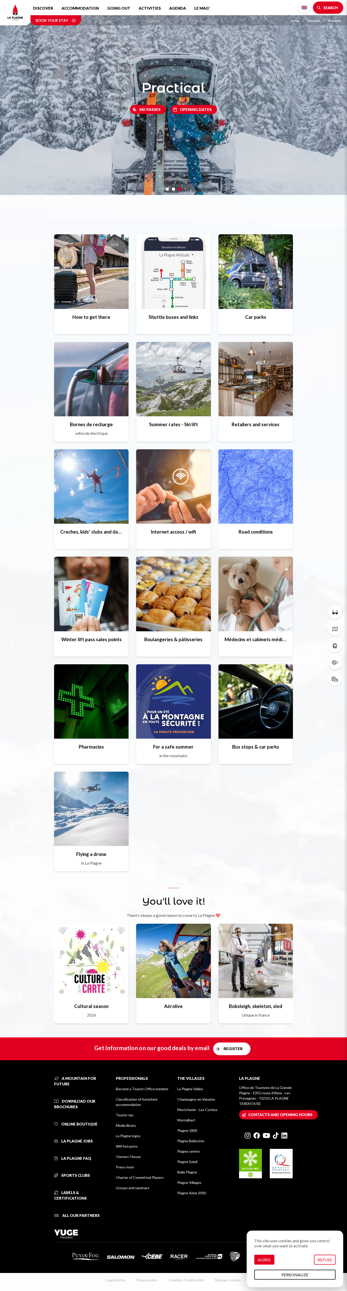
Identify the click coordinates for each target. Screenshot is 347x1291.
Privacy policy (147, 1280)
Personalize (294, 1274)
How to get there (91, 317)
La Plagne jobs (76, 1141)
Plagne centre (188, 1151)
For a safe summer (173, 747)
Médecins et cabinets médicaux (256, 639)
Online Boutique (79, 1124)
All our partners (80, 1215)
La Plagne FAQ (75, 1158)
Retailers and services (255, 424)
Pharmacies (91, 747)
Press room (125, 1167)
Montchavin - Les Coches (197, 1109)
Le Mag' (202, 8)
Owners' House (128, 1156)
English (304, 7)
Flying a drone (91, 854)
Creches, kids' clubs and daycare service (91, 532)
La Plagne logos (128, 1136)
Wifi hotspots (127, 1146)
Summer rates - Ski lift (173, 424)
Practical (334, 21)
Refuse (325, 1259)
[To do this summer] (335, 612)
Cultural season (91, 1006)
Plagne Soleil (187, 1162)
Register (233, 1048)
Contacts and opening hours (280, 1114)
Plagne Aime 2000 (191, 1193)
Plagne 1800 (187, 1130)
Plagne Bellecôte (190, 1141)
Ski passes (150, 109)
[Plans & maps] (335, 629)
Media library (126, 1125)
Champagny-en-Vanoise (196, 1099)
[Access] (335, 679)
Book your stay (52, 20)
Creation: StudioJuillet (186, 1280)
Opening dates (196, 109)
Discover (43, 8)
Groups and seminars (132, 1188)
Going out (118, 8)
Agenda (177, 8)
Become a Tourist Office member (142, 1089)
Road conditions (256, 532)
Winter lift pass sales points (91, 639)
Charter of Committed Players (140, 1177)
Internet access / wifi (173, 532)
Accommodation (80, 8)
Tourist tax (124, 1115)
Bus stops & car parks (255, 747)
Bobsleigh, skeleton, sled (255, 1006)
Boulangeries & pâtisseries (173, 639)
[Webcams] (335, 645)
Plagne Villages (189, 1182)
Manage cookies (228, 1280)
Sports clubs (75, 1175)
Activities (150, 8)
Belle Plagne (187, 1172)
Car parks (255, 317)
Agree (264, 1259)
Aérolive (173, 1006)
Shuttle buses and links (173, 317)
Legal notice (115, 1280)
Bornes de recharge (91, 424)
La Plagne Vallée (190, 1089)
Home (294, 21)
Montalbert (186, 1120)
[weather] (335, 662)
